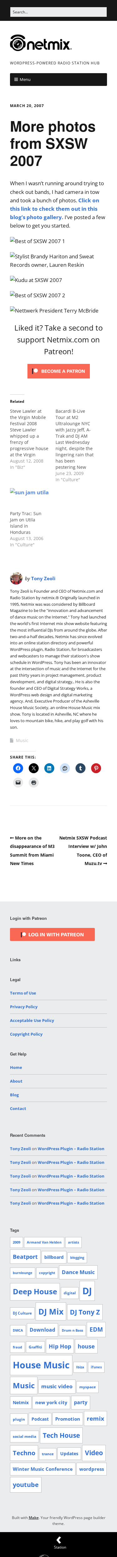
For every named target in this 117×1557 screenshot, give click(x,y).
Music (22, 740)
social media (24, 1436)
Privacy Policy (23, 1006)
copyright (47, 1273)
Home (16, 1067)
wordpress (91, 1469)
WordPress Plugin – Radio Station (71, 1148)
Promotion (67, 1419)
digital (70, 1293)
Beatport (25, 1256)
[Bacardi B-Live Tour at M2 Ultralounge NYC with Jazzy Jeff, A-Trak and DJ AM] (78, 445)
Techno (24, 1453)
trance (48, 1453)
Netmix (21, 1402)
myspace (87, 1387)
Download (42, 1329)
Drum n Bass (72, 1330)
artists (73, 1242)
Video (94, 1452)
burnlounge (22, 1273)
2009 (16, 1242)
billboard (54, 1257)
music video (57, 1386)
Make (34, 1517)
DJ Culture (22, 1313)
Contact (18, 1108)
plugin (19, 1419)
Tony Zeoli (43, 578)
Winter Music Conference (43, 1469)
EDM (96, 1329)
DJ (87, 1291)
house (86, 1346)
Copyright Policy (26, 1034)
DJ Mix (50, 1311)
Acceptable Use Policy (32, 1020)
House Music (41, 1365)
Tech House (61, 1435)
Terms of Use (23, 993)
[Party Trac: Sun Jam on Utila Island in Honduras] (29, 499)
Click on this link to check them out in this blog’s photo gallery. (54, 209)
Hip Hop (60, 1346)
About (16, 1081)
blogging (77, 1257)
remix (95, 1418)
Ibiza (80, 1367)
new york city (51, 1402)
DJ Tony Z (85, 1312)
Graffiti (35, 1347)
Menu (25, 79)
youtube (26, 1484)
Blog (14, 1095)
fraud (17, 1347)
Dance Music (78, 1272)
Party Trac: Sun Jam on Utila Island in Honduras (25, 522)
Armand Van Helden (44, 1242)
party (80, 1402)
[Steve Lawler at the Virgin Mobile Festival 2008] (33, 439)
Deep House (35, 1291)
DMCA (18, 1330)
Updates (69, 1453)
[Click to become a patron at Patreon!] (58, 379)
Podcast (40, 1419)
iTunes (96, 1367)
